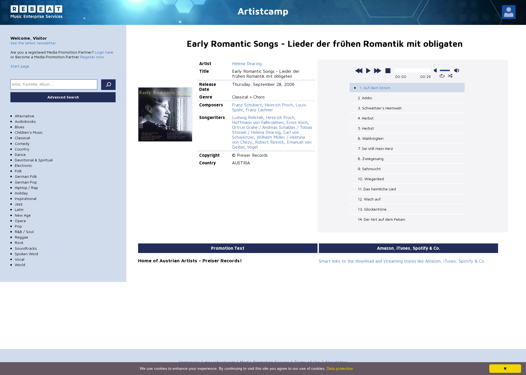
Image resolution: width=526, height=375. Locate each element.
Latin (19, 209)
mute (436, 70)
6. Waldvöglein (371, 138)
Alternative (24, 116)
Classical (22, 137)
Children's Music (29, 132)
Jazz (18, 204)
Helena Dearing (247, 63)
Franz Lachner (259, 109)
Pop (18, 226)
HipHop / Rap (26, 187)
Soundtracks (26, 248)
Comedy (22, 143)
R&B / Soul (24, 231)
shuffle (450, 75)
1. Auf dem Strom (375, 87)
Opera (20, 220)
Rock (19, 242)
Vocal (19, 259)
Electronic (23, 165)
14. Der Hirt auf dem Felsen (381, 219)
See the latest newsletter (33, 42)
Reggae (21, 237)
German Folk (26, 176)
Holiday (21, 193)
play (368, 70)
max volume (456, 70)
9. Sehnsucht (369, 168)
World (20, 264)
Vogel (252, 146)
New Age (23, 215)
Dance (20, 154)
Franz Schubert (247, 104)
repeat (442, 75)
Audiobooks (25, 121)
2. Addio (365, 97)
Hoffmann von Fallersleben (258, 122)
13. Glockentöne (372, 209)
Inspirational (25, 198)
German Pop (26, 182)
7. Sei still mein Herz (375, 148)
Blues (19, 126)
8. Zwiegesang (371, 158)
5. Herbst (366, 128)
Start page (19, 66)
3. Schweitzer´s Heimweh (380, 108)
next (377, 70)
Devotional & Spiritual (34, 160)
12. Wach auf (369, 199)
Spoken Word (26, 253)
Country (22, 149)
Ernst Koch (297, 122)
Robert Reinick (269, 141)
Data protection (340, 368)
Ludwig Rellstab (247, 117)
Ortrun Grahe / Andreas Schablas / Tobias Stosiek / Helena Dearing (272, 130)
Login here (104, 52)
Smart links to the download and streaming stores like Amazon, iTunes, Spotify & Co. (402, 260)
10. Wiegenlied (371, 178)
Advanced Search (63, 97)
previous (359, 70)
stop (388, 70)
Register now (92, 56)
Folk (18, 170)
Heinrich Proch (279, 104)
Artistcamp (263, 10)
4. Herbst (366, 118)
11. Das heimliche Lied (377, 189)
